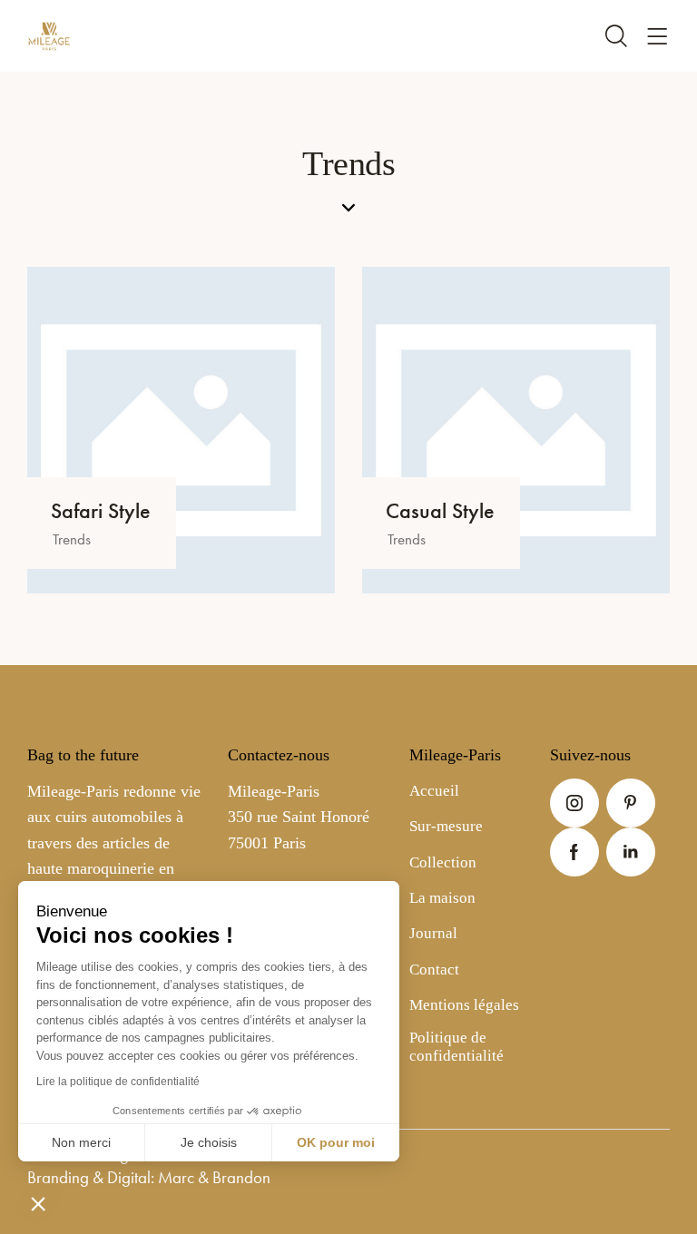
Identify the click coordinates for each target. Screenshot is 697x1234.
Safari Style (101, 511)
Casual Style (440, 511)
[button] (38, 1203)
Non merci (81, 1142)
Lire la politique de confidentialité (118, 1081)
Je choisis (209, 1142)
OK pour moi (336, 1142)
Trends (72, 539)
